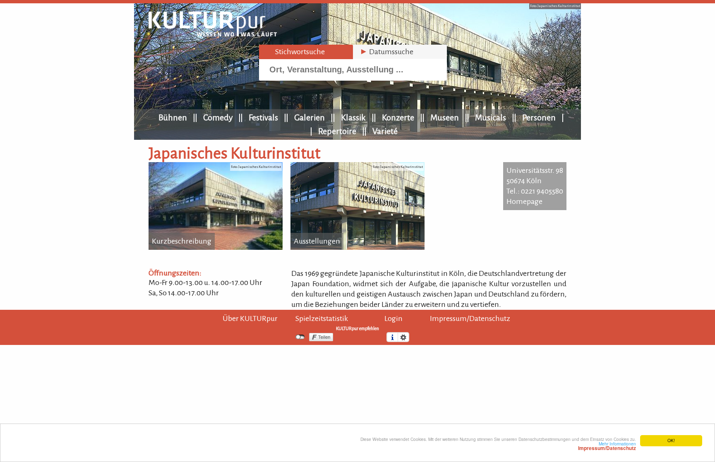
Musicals (490, 117)
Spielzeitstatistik (321, 318)
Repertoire (337, 131)
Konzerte (398, 117)
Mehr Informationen (607, 445)
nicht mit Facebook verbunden (300, 337)
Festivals (263, 117)
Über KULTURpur (250, 318)
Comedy (218, 117)
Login (393, 318)
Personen (539, 117)
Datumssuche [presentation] (386, 52)
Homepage (524, 201)
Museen (444, 117)
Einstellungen (403, 337)
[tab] (306, 52)
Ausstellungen (317, 241)
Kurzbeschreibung (181, 241)
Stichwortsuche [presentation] (295, 52)
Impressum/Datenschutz (470, 318)
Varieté (385, 131)
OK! (671, 440)
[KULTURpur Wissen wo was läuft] (213, 34)
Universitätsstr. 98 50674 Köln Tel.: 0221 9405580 (534, 180)
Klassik (353, 117)
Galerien (309, 117)
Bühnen (172, 117)
